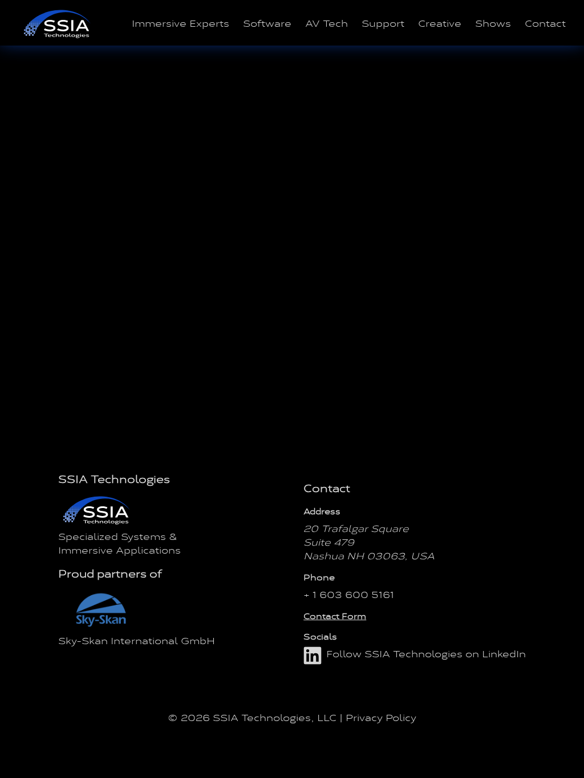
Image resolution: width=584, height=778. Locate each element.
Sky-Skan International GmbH (136, 640)
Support (383, 23)
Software (267, 23)
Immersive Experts (180, 23)
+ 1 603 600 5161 (348, 594)
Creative (439, 23)
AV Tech (326, 23)
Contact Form (334, 615)
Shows (493, 23)
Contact (545, 23)
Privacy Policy (381, 717)
